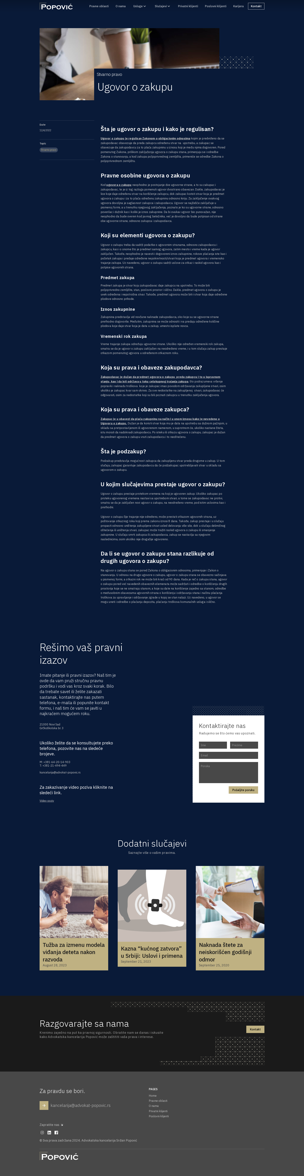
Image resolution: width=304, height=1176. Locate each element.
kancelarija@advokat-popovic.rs (60, 772)
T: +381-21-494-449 (53, 765)
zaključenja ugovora (152, 152)
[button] (140, 6)
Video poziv (47, 800)
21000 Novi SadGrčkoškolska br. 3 (52, 726)
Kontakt (255, 1029)
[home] (56, 6)
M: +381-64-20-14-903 (55, 762)
